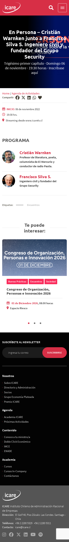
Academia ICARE (13, 417)
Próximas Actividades (16, 421)
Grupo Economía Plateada (19, 397)
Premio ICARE (12, 401)
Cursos (8, 466)
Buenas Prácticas (17, 281)
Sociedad (51, 281)
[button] (62, 7)
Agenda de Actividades (26, 93)
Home (6, 93)
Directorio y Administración (19, 387)
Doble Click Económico (17, 441)
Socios (8, 392)
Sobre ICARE (11, 383)
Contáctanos (11, 476)
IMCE (7, 446)
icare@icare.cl (23, 527)
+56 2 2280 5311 (42, 523)
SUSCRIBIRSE (54, 352)
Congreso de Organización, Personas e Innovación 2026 (29, 291)
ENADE (8, 451)
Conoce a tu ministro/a (17, 437)
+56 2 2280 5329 (23, 523)
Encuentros (33, 205)
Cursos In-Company (15, 471)
